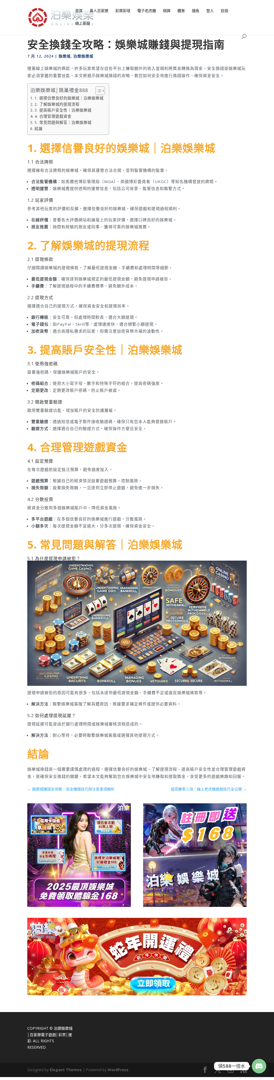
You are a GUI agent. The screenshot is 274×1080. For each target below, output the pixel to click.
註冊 (224, 11)
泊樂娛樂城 (83, 56)
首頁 (79, 11)
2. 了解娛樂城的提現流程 (57, 104)
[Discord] (259, 1066)
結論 (39, 128)
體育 (181, 11)
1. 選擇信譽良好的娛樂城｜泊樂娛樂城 (69, 98)
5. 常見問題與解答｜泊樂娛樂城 (63, 122)
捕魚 (195, 11)
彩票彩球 (122, 11)
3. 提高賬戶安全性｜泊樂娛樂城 (63, 110)
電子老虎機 (146, 11)
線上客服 (82, 23)
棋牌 (166, 11)
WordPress (118, 1069)
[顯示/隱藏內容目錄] (98, 90)
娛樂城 (65, 56)
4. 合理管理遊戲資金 (53, 116)
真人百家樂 (99, 11)
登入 (210, 11)
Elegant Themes (66, 1069)
